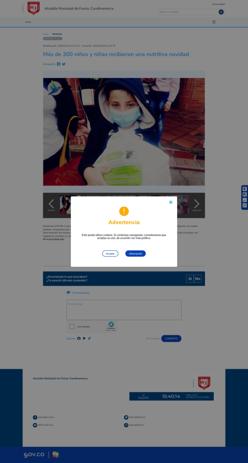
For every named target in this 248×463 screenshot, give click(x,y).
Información (135, 253)
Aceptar (110, 253)
